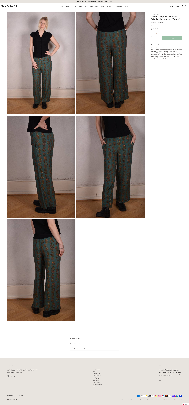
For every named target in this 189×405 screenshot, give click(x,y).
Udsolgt (172, 38)
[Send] (181, 380)
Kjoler (80, 6)
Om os (126, 6)
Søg (94, 371)
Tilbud (74, 6)
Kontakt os (95, 386)
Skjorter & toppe (89, 6)
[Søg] (182, 6)
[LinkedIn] (14, 375)
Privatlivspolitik (96, 382)
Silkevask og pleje (97, 375)
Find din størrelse (162, 45)
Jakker (96, 6)
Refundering (96, 380)
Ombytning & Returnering (78, 348)
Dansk (171, 6)
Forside (61, 6)
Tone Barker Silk (9, 6)
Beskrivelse (154, 45)
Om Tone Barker (96, 369)
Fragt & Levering (76, 343)
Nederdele (109, 6)
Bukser (103, 6)
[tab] (154, 45)
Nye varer (68, 6)
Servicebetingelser (97, 384)
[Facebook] (8, 375)
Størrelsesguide (155, 33)
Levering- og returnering (99, 378)
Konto (177, 6)
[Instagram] (11, 375)
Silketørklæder (118, 6)
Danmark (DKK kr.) (11, 395)
